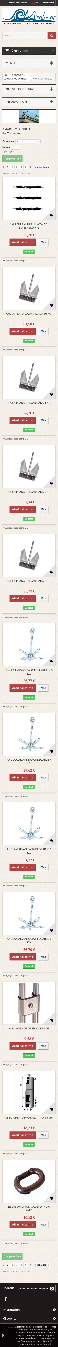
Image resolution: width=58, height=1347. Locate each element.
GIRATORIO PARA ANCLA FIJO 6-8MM (29, 1117)
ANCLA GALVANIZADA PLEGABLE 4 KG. (29, 761)
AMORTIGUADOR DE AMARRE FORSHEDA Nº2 (29, 226)
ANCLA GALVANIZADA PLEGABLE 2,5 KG (29, 672)
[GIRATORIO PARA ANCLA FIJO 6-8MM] (29, 1092)
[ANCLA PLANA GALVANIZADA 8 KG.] (29, 556)
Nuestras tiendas (20, 89)
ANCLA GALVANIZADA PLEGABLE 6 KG (29, 851)
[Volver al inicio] (6, 75)
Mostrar (6, 147)
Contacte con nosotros (17, 3)
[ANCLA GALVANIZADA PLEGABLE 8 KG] (29, 913)
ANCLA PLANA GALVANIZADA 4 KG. (29, 402)
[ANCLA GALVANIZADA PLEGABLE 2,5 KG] (29, 645)
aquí (48, 1344)
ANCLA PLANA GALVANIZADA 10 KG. (29, 313)
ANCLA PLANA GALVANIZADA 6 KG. (29, 491)
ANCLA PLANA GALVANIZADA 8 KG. (29, 581)
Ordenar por (8, 141)
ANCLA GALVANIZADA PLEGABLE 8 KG (29, 940)
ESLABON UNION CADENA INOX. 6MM (29, 1208)
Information (16, 101)
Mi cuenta (9, 1318)
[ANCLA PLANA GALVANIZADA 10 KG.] (29, 288)
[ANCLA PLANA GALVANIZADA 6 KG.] (29, 466)
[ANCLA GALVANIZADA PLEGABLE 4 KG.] (29, 734)
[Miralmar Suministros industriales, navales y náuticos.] (29, 16)
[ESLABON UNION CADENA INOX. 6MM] (29, 1181)
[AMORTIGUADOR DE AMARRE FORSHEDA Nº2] (29, 199)
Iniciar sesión (48, 3)
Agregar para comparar (16, 260)
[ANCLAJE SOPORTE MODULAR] (29, 1003)
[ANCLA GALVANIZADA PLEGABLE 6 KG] (29, 824)
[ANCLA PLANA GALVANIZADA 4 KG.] (29, 377)
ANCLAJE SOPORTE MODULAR (29, 1028)
